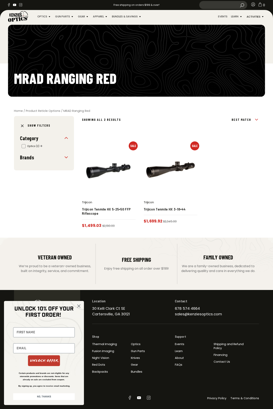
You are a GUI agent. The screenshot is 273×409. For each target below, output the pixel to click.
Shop (95, 336)
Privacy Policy (217, 398)
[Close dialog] (78, 306)
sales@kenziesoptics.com (198, 314)
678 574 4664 (187, 308)
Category (29, 138)
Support (180, 336)
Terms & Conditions (244, 398)
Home (18, 111)
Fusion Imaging (103, 351)
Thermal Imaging (104, 344)
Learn (235, 16)
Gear (81, 16)
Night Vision (100, 358)
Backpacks (100, 372)
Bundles (136, 372)
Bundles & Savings (125, 16)
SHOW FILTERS (39, 125)
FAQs (178, 365)
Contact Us (222, 362)
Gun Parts (62, 16)
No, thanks (44, 396)
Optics (42, 16)
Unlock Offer (44, 360)
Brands (27, 157)
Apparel (98, 16)
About (179, 358)
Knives (135, 358)
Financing (220, 355)
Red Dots (98, 365)
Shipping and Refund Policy (229, 346)
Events (222, 16)
